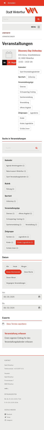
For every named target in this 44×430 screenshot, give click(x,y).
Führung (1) (10, 189)
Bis (3, 303)
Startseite (6, 33)
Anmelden (11, 3)
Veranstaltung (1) (31, 225)
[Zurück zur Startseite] (22, 11)
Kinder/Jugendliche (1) (25, 242)
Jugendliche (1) (24, 237)
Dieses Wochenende (13, 272)
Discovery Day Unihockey (30, 51)
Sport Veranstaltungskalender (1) (17, 177)
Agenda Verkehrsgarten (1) (15, 166)
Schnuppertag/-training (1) (15, 219)
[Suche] (38, 19)
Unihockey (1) (11, 201)
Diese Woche (28, 272)
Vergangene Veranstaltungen (15, 283)
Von (3, 293)
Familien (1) (10, 237)
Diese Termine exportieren (16, 324)
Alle (7, 266)
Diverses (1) (10, 213)
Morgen (24, 266)
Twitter (8, 417)
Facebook (9, 414)
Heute (15, 266)
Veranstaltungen (8, 36)
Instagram (9, 420)
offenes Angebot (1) (25, 213)
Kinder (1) (9, 242)
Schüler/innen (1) (12, 248)
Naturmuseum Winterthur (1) (16, 171)
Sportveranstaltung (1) (13, 225)
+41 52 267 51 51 (19, 369)
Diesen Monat (11, 277)
